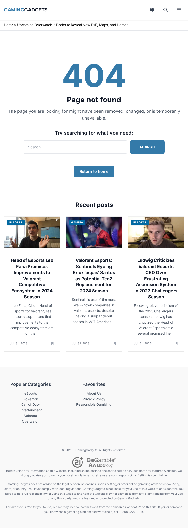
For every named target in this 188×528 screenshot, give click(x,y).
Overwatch (30, 421)
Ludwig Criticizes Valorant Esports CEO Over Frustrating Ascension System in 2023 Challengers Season (155, 278)
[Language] (152, 9)
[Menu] (179, 9)
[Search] (165, 9)
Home (8, 25)
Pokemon (30, 399)
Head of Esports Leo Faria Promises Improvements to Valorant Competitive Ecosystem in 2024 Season (32, 278)
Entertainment (31, 410)
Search (147, 147)
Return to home (94, 171)
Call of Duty (30, 404)
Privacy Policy (94, 399)
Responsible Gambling (94, 404)
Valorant (30, 416)
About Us (94, 393)
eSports (30, 393)
